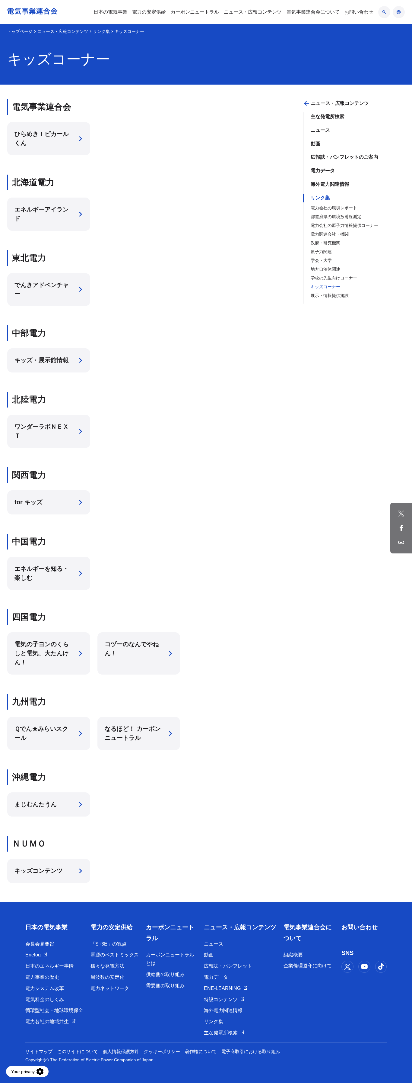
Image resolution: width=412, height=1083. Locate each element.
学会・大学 (321, 260)
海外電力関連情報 (330, 184)
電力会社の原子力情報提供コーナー (344, 225)
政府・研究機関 (325, 242)
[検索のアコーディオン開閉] (384, 12)
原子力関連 (321, 251)
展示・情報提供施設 (330, 295)
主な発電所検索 (327, 116)
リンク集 (101, 31)
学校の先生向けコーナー (334, 278)
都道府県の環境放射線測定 (336, 216)
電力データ (323, 170)
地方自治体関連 (325, 269)
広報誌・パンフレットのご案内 (344, 157)
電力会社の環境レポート (334, 207)
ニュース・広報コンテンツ (62, 31)
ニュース (320, 130)
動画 (315, 143)
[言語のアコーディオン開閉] (399, 12)
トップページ (20, 31)
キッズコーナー (325, 286)
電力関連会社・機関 (330, 234)
